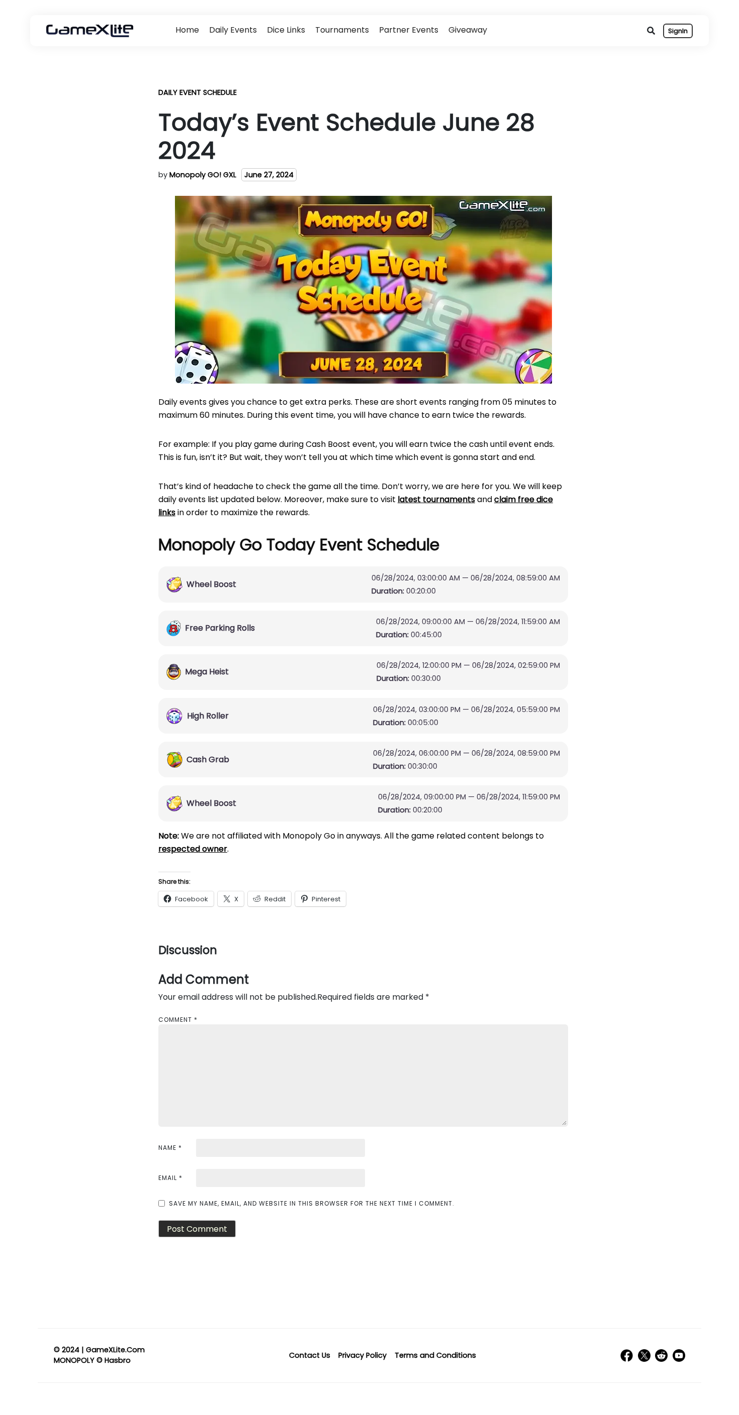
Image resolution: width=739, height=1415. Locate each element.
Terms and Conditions (435, 1355)
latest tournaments (436, 499)
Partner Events (408, 30)
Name (170, 1147)
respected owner (192, 849)
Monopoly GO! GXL (202, 175)
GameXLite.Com (115, 1350)
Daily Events (233, 30)
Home (187, 30)
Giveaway (467, 30)
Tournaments (342, 30)
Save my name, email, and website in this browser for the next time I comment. (311, 1203)
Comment (178, 1019)
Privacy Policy (362, 1355)
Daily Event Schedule (197, 92)
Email (170, 1177)
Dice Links (286, 30)
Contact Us (309, 1355)
